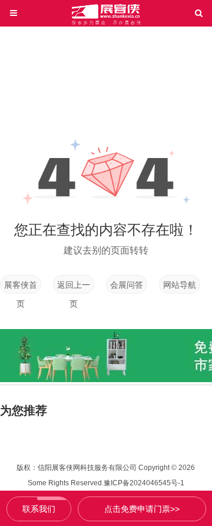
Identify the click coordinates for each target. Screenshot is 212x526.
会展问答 (126, 285)
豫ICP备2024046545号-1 (144, 483)
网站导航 (179, 285)
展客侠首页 (20, 287)
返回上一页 (73, 287)
